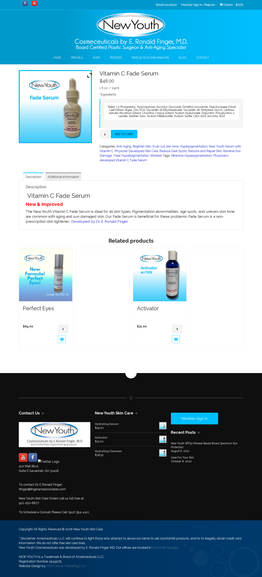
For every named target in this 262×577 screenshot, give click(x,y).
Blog (182, 57)
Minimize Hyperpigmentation (191, 155)
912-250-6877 (29, 503)
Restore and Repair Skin (205, 151)
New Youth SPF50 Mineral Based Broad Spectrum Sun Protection (204, 445)
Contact (202, 57)
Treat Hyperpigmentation (131, 155)
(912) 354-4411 (78, 512)
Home (57, 57)
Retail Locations (166, 4)
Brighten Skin (142, 146)
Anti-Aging (123, 146)
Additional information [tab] (63, 177)
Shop (96, 57)
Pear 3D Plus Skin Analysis (150, 57)
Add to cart (124, 134)
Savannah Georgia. (165, 547)
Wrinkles (156, 155)
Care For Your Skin (182, 457)
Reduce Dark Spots (173, 151)
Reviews (116, 57)
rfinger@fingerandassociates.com (42, 489)
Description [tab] (33, 177)
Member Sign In (194, 419)
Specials (77, 57)
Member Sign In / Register (198, 4)
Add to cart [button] (62, 339)
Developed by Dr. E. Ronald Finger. (100, 221)
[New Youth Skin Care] (131, 31)
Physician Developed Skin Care (136, 151)
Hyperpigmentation (194, 146)
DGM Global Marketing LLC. (66, 566)
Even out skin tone (165, 146)
